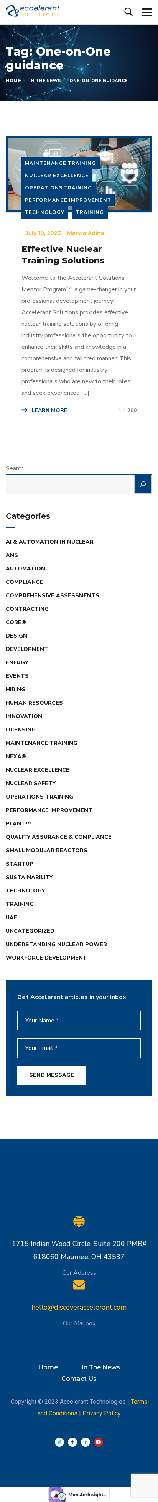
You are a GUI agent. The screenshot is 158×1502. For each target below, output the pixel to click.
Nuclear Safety (31, 783)
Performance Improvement (68, 200)
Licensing (21, 729)
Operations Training (58, 188)
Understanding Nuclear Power (56, 944)
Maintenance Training (60, 163)
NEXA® (16, 756)
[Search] (143, 484)
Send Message (51, 1075)
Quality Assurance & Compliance (59, 837)
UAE (11, 917)
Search (15, 468)
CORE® (16, 622)
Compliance (24, 582)
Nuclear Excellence (57, 175)
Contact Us (79, 1378)
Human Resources (34, 703)
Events (17, 676)
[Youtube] (98, 1442)
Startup (19, 864)
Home (13, 80)
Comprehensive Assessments (52, 595)
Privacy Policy (101, 1413)
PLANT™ (18, 823)
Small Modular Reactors (46, 850)
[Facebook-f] (72, 1442)
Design (16, 635)
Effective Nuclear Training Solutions (63, 255)
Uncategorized (30, 931)
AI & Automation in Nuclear (50, 542)
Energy (17, 662)
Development (27, 649)
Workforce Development (46, 957)
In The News (45, 80)
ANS (12, 555)
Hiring (15, 689)
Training (90, 212)
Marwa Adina (85, 233)
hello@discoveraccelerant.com (79, 1307)
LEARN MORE (48, 410)
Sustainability (29, 877)
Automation (25, 568)
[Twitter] (59, 1442)
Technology (44, 212)
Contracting (27, 609)
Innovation (24, 716)
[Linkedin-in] (85, 1442)
